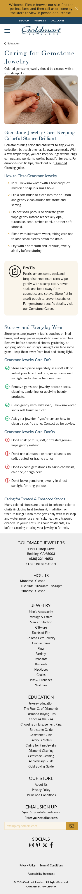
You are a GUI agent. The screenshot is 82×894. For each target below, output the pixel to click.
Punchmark (49, 886)
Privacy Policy (41, 789)
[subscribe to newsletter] (72, 826)
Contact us (51, 423)
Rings (41, 648)
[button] (23, 20)
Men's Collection (41, 622)
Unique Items (41, 643)
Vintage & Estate (41, 617)
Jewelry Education (41, 703)
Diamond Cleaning (41, 750)
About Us (41, 784)
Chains (41, 674)
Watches (41, 685)
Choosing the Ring (41, 719)
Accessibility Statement (41, 874)
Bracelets (41, 664)
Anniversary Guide (41, 761)
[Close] (76, 8)
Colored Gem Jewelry (41, 638)
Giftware (41, 627)
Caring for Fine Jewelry (41, 745)
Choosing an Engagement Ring (41, 724)
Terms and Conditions (41, 795)
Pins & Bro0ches (41, 680)
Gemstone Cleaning (41, 756)
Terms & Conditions (51, 865)
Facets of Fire (41, 632)
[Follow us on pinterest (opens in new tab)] (38, 845)
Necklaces (41, 669)
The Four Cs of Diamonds (41, 708)
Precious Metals (41, 740)
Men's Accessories (41, 611)
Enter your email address (41, 817)
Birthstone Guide (41, 729)
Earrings (41, 653)
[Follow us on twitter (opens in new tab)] (44, 845)
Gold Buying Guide (41, 766)
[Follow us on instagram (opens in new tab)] (31, 845)
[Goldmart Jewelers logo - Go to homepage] (41, 30)
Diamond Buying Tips (41, 714)
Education (13, 43)
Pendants (41, 659)
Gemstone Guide (41, 308)
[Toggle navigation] (7, 31)
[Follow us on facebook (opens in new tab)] (51, 845)
